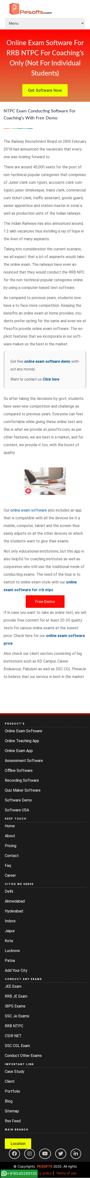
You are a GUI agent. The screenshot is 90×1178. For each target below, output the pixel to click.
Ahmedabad (15, 901)
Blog (8, 1101)
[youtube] (45, 1154)
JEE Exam (13, 986)
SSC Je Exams (17, 1016)
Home (10, 826)
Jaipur (10, 931)
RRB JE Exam (16, 996)
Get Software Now (45, 90)
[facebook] (14, 1154)
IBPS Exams (15, 1006)
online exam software (28, 510)
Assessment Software (24, 760)
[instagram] (29, 1154)
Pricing (10, 845)
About (10, 836)
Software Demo (18, 800)
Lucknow (12, 950)
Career (10, 875)
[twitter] (60, 1154)
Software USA (17, 810)
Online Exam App (19, 750)
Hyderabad (14, 911)
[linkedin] (76, 1154)
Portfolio (12, 1091)
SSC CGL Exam (17, 1045)
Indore (10, 921)
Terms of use (66, 1173)
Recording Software (22, 780)
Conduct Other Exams (23, 1055)
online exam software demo (47, 361)
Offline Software (19, 770)
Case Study (14, 1071)
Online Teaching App (22, 741)
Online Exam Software (23, 731)
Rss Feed (13, 1121)
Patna (10, 960)
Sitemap (12, 1111)
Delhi (9, 891)
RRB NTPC (14, 1026)
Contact (12, 855)
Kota (9, 940)
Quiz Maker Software (23, 790)
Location (18, 1143)
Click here (51, 379)
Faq (8, 865)
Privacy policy (41, 1173)
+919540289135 (22, 1173)
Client (10, 1081)
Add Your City (16, 970)
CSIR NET (13, 1036)
